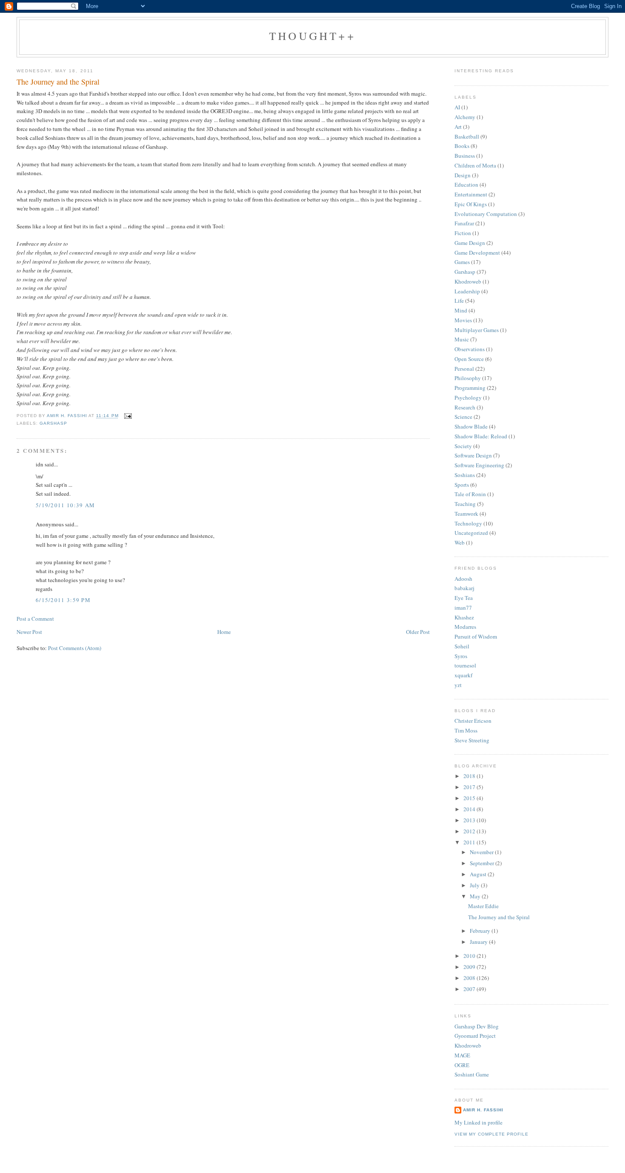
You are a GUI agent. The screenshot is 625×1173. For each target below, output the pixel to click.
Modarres (465, 627)
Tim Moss (466, 730)
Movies (463, 320)
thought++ (312, 35)
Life (459, 300)
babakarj (464, 588)
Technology (468, 523)
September (482, 863)
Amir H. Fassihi (483, 1110)
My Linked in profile (479, 1122)
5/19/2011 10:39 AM (65, 505)
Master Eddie (483, 906)
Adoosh (463, 578)
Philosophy (468, 378)
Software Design (473, 455)
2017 (470, 787)
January (479, 942)
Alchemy (465, 117)
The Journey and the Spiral (499, 917)
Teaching (465, 504)
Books (462, 146)
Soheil (462, 646)
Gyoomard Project (475, 1036)
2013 (470, 820)
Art (458, 127)
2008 (470, 978)
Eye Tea (464, 598)
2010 (470, 956)
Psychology (468, 397)
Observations (470, 349)
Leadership (467, 291)
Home (224, 632)
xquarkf (463, 675)
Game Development (477, 252)
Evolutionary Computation (486, 214)
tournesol (465, 665)
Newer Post (29, 632)
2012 (470, 831)
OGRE (462, 1065)
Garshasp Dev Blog (477, 1026)
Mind (461, 310)
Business (465, 155)
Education (466, 184)
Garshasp (53, 423)
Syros (461, 656)
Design (463, 175)
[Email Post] (127, 416)
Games (462, 262)
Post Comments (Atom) (74, 648)
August (479, 874)
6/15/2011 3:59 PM (63, 600)
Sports (462, 485)
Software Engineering (479, 465)
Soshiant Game (472, 1074)
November (482, 852)
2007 (470, 989)
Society (463, 446)
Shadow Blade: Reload (481, 436)
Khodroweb (468, 281)
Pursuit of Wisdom (476, 636)
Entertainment (471, 194)
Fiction (463, 233)
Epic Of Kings (471, 204)
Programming (470, 388)
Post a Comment (35, 618)
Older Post (418, 632)
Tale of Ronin (470, 494)
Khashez (464, 617)
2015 (470, 798)
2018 (470, 776)
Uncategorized (471, 533)
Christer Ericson (473, 720)
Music (462, 339)
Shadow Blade (471, 426)
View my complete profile (491, 1134)
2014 (470, 809)
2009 (470, 967)
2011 (470, 842)
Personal (464, 368)
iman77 (463, 607)
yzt (458, 685)
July (475, 885)
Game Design (470, 243)
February (480, 930)
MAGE (462, 1055)
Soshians (465, 475)
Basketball (467, 136)
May (476, 896)
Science (463, 416)
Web (460, 542)
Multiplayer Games (477, 330)
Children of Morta (475, 165)
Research (465, 407)
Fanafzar (464, 223)
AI (457, 107)
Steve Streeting (472, 740)
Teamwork (466, 513)
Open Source (469, 359)
